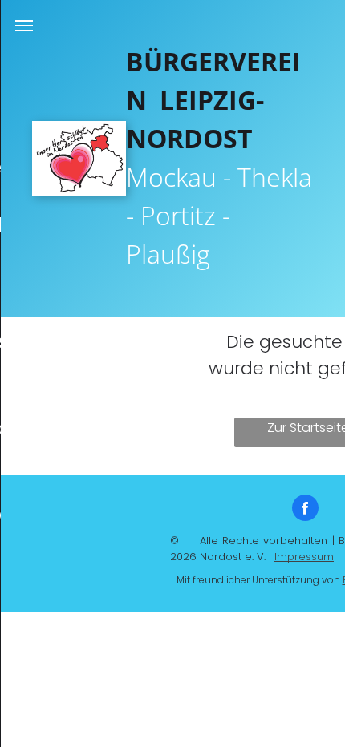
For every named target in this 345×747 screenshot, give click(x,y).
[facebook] (305, 510)
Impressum (304, 556)
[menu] (24, 26)
